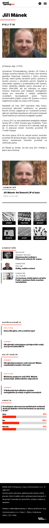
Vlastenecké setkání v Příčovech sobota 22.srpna (28, 258)
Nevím (5, 426)
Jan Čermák (20, 276)
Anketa (7, 400)
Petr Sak (19, 266)
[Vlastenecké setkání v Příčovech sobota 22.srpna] (8, 258)
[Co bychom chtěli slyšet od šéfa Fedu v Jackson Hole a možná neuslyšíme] (8, 279)
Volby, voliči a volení (25, 268)
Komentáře (9, 248)
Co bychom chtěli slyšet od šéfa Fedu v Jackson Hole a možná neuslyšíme (30, 280)
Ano (4, 414)
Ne (3, 420)
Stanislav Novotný (23, 255)
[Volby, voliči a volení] (8, 269)
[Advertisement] (19, 302)
